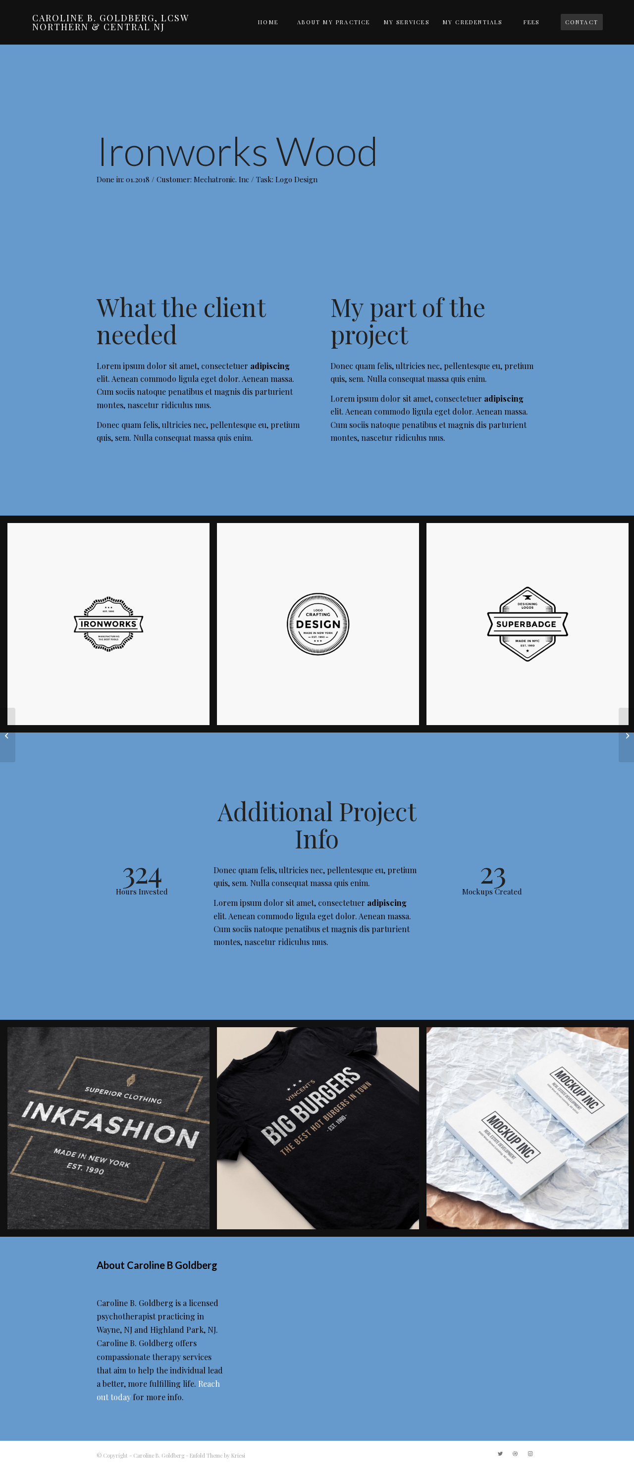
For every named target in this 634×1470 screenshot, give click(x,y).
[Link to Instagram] (530, 1453)
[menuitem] (268, 22)
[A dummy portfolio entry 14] (7, 735)
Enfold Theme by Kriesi (217, 1455)
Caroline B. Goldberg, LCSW (110, 22)
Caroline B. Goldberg (158, 1455)
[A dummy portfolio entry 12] (626, 735)
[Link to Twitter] (500, 1453)
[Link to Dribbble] (515, 1453)
